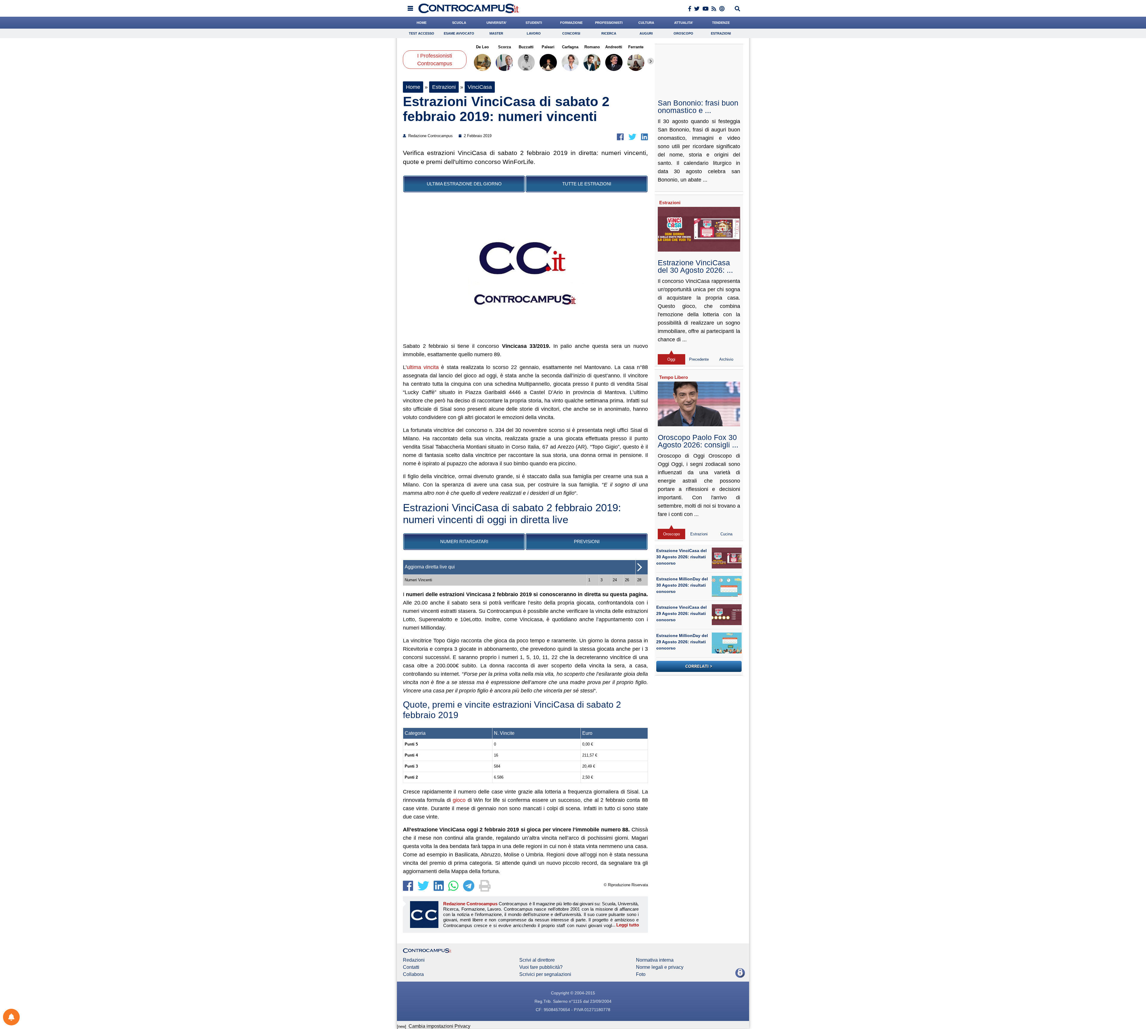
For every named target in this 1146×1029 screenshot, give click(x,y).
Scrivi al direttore (537, 960)
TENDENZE (721, 22)
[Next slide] (650, 61)
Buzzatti (526, 47)
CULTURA (646, 22)
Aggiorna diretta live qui (430, 566)
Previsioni (587, 541)
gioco (459, 800)
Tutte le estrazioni (586, 183)
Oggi (671, 359)
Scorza (504, 47)
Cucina (726, 534)
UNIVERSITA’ (496, 22)
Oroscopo (683, 33)
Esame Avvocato (459, 33)
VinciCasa (480, 87)
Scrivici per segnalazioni (545, 974)
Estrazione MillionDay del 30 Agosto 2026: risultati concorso (682, 585)
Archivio (726, 359)
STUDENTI (534, 22)
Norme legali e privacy (659, 967)
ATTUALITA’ (683, 22)
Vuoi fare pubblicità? (541, 967)
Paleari (548, 47)
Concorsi (571, 33)
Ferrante (635, 47)
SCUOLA (459, 22)
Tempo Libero (673, 377)
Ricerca (608, 33)
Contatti (411, 967)
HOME (421, 22)
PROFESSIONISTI (609, 22)
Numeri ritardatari (464, 541)
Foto (641, 974)
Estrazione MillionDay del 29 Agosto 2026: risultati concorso (682, 641)
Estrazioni (721, 33)
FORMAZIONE (571, 22)
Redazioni (414, 960)
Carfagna (570, 47)
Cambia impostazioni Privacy (439, 1026)
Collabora (413, 974)
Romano (592, 47)
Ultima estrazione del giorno (464, 183)
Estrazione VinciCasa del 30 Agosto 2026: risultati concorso (681, 556)
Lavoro (534, 33)
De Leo (482, 47)
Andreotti (613, 47)
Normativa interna (655, 960)
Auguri (646, 33)
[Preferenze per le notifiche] (11, 1017)
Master (496, 33)
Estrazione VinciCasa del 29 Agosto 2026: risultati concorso (681, 613)
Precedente (699, 359)
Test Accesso (421, 33)
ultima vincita (423, 367)
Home (413, 87)
